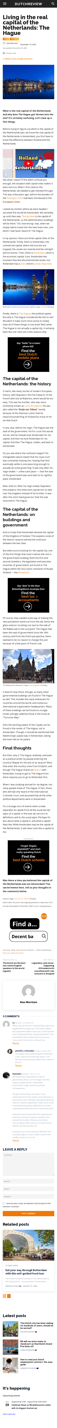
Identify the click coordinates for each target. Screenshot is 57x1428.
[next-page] (9, 1296)
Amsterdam (29, 216)
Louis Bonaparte (33, 405)
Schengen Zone (15, 198)
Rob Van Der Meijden (22, 899)
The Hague (14, 39)
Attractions (12, 1266)
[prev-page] (4, 1296)
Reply (15, 1043)
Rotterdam (39, 252)
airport (37, 769)
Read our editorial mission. (13, 953)
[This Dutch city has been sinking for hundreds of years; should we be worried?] (10, 1329)
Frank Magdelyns (35, 685)
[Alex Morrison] (4, 43)
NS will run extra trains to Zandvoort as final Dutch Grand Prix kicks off (36, 1344)
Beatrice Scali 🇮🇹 (13, 1286)
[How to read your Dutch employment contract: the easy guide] (10, 1365)
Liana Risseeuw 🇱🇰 (28, 1350)
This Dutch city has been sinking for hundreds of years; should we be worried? (36, 1325)
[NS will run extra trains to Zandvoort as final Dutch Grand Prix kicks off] (10, 1347)
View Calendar (9, 1414)
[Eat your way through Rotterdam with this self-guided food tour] (28, 1245)
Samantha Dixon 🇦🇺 (29, 1368)
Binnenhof (23, 572)
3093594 (44, 307)
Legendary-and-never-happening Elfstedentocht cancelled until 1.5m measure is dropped (43, 968)
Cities (6, 39)
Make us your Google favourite (19, 59)
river (22, 263)
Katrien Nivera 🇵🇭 (28, 1332)
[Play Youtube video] (28, 163)
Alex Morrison (12, 43)
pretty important (43, 263)
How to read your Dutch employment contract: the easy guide (36, 1362)
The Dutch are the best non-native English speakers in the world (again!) (14, 967)
